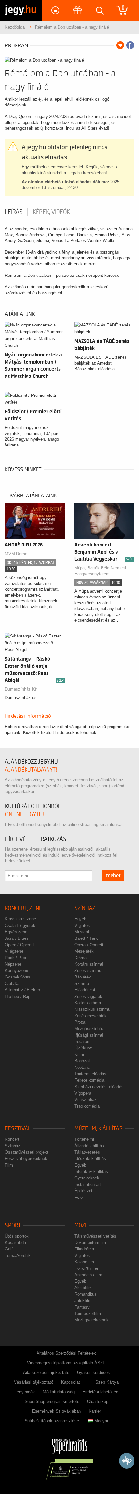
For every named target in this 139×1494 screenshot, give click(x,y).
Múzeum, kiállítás (98, 1128)
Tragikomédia (87, 1106)
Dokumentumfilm (90, 1242)
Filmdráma (84, 1249)
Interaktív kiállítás (91, 1171)
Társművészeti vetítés (95, 1236)
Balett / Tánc (86, 938)
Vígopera (82, 1093)
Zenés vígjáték (88, 996)
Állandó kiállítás (89, 1145)
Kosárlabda (15, 1242)
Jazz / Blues (16, 938)
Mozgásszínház (89, 1028)
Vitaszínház (85, 1099)
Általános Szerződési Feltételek (66, 1353)
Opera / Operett (19, 944)
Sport (13, 1225)
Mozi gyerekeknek (91, 1320)
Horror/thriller (86, 1268)
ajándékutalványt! (31, 770)
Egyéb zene (16, 931)
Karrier (95, 1411)
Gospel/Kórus (17, 977)
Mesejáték (84, 951)
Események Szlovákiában (56, 1411)
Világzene (14, 951)
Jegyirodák (25, 1391)
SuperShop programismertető (52, 1401)
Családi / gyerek (20, 925)
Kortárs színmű (88, 964)
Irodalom (82, 1041)
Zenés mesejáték (90, 1015)
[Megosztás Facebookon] (130, 45)
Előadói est (84, 990)
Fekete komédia (89, 1080)
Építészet (83, 1190)
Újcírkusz (83, 1048)
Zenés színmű (87, 970)
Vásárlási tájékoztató (33, 1382)
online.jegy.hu (24, 814)
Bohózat (82, 1060)
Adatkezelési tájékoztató (46, 1372)
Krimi (79, 1054)
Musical (81, 931)
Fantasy (82, 1307)
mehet (113, 875)
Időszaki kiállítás (90, 1158)
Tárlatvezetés (87, 1152)
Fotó (78, 1197)
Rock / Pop (15, 957)
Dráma (80, 957)
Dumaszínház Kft (21, 689)
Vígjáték (82, 925)
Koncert (12, 1139)
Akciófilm (83, 1287)
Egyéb (80, 919)
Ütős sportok (17, 1236)
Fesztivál (18, 1128)
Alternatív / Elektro (22, 990)
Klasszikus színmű (92, 1009)
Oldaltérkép (97, 1401)
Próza (79, 1022)
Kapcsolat (70, 1382)
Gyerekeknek (86, 1178)
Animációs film (88, 1274)
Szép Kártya (107, 1382)
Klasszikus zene (20, 919)
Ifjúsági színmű (88, 1035)
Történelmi (84, 1139)
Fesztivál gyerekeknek (26, 1158)
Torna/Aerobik (18, 1255)
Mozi (80, 1225)
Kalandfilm (84, 1261)
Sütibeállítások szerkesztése (52, 1421)
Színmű (81, 983)
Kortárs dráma (87, 1002)
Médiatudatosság (59, 1391)
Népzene (13, 964)
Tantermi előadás (90, 1073)
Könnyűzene (16, 970)
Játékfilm (82, 1300)
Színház (84, 908)
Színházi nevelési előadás (98, 1086)
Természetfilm (87, 1313)
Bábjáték (82, 977)
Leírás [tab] (14, 212)
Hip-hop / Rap (17, 996)
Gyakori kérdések (93, 1372)
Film (9, 1165)
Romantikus (85, 1294)
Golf (9, 1249)
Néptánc (82, 1067)
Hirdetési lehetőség (100, 1391)
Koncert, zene (23, 908)
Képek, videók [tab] (51, 212)
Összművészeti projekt (26, 1152)
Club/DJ (12, 983)
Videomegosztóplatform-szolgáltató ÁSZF (66, 1362)
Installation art (87, 1184)
